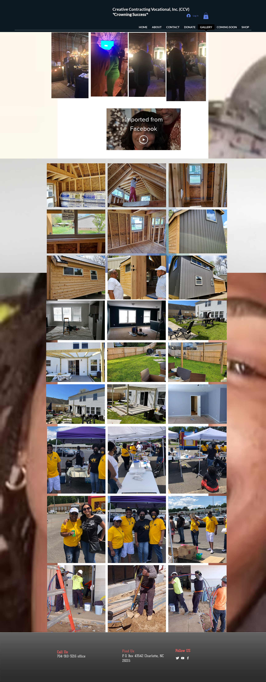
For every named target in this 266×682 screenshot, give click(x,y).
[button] (206, 16)
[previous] (52, 233)
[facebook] (188, 658)
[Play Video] (143, 133)
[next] (221, 233)
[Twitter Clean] (177, 658)
